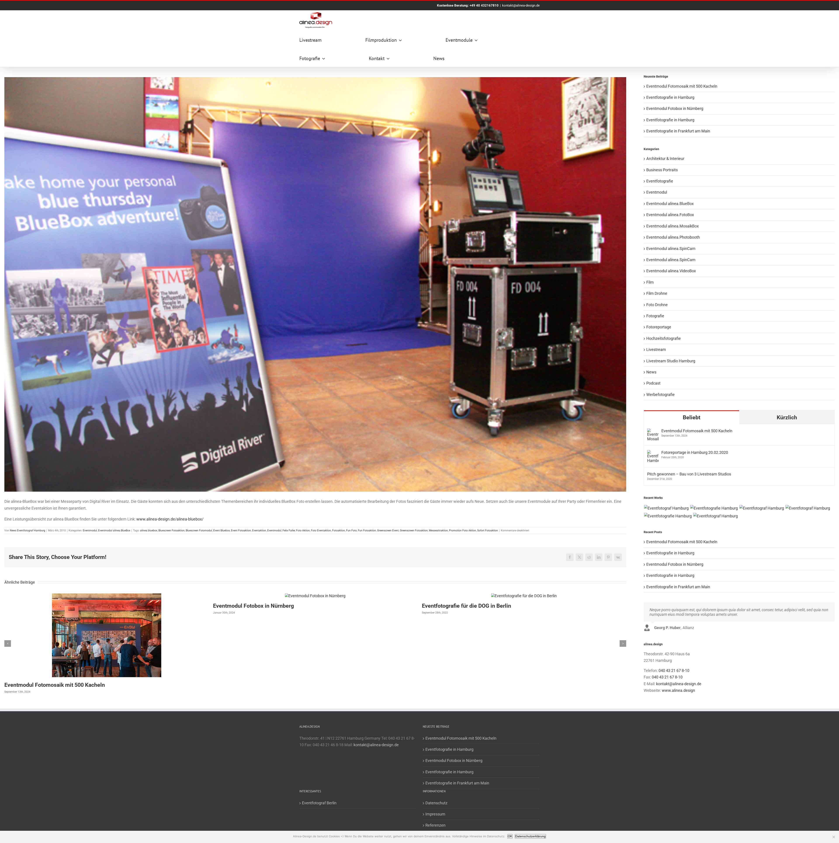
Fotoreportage (658, 327)
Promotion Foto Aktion (462, 530)
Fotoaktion (338, 530)
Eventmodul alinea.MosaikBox (672, 226)
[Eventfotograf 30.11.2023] (761, 508)
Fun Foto (351, 530)
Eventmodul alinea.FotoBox (670, 214)
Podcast (653, 383)
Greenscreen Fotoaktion (414, 530)
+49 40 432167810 (484, 5)
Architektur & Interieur (665, 158)
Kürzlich (787, 417)
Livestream (656, 349)
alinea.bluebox (148, 530)
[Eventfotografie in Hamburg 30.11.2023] (714, 508)
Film (650, 282)
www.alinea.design (678, 690)
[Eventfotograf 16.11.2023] (807, 508)
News (651, 372)
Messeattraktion (438, 530)
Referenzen (435, 825)
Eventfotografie (659, 181)
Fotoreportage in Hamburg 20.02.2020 (694, 452)
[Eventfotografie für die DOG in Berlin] (524, 595)
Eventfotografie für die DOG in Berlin (466, 606)
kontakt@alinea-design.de (521, 5)
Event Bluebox (221, 530)
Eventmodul (90, 530)
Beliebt (691, 417)
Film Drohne (656, 293)
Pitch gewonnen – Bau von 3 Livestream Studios (689, 474)
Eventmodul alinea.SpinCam (670, 248)
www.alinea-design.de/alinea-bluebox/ (169, 519)
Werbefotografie (660, 394)
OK (510, 836)
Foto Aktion (303, 530)
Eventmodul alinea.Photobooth (673, 237)
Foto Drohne (657, 304)
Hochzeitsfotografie (663, 338)
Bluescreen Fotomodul (199, 530)
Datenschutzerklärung (530, 836)
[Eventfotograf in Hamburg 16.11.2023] (715, 516)
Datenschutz (436, 803)
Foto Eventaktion (321, 530)
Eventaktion (259, 530)
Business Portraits (662, 170)
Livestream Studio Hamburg (670, 361)
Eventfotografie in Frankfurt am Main (678, 131)
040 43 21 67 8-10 (674, 670)
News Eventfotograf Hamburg (27, 530)
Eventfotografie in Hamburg (670, 97)
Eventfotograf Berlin (319, 803)
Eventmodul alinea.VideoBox (671, 271)
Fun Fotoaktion (367, 530)
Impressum (435, 814)
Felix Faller (289, 530)
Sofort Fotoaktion (487, 530)
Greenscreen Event (388, 530)
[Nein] (833, 837)
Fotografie (655, 316)
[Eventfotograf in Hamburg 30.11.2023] (666, 508)
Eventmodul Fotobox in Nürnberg (253, 606)
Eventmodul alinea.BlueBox (114, 530)
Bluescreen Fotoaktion (171, 530)
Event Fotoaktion (241, 530)
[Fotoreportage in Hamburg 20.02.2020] (653, 453)
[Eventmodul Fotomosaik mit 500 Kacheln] (106, 595)
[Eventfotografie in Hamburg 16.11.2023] (668, 516)
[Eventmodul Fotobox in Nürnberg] (315, 595)
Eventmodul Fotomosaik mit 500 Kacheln (54, 685)
